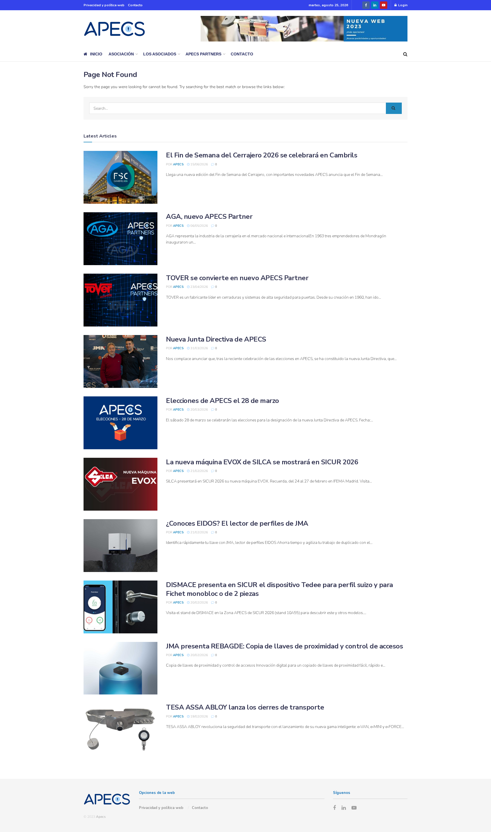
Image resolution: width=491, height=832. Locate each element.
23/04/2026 (199, 287)
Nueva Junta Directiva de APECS (216, 339)
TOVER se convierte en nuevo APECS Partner (237, 277)
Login (402, 5)
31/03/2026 (199, 348)
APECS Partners (203, 54)
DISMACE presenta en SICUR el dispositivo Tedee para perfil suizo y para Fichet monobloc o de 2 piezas (279, 589)
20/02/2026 (199, 602)
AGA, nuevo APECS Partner (209, 216)
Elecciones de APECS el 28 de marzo (222, 400)
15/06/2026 (199, 164)
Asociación (121, 54)
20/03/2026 (199, 409)
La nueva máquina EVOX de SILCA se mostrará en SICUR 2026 (262, 462)
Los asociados (159, 54)
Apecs (178, 164)
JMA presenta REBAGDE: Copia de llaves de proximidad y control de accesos (284, 646)
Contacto (135, 5)
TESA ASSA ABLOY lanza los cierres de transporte (245, 707)
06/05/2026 (199, 226)
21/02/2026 (199, 471)
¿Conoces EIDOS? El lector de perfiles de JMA (237, 523)
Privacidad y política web (104, 5)
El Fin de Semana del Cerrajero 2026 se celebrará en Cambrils (261, 155)
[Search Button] (394, 108)
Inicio (96, 54)
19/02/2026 (199, 716)
